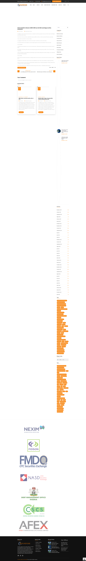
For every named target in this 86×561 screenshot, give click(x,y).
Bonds (58, 307)
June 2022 (58, 278)
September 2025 (59, 214)
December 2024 (59, 223)
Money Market (59, 47)
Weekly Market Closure (28, 31)
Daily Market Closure (60, 312)
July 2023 (58, 248)
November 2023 (59, 239)
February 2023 (59, 260)
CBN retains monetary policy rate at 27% (26, 99)
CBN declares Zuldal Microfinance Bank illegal (65, 138)
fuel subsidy (59, 324)
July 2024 (58, 232)
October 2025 (59, 212)
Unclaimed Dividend (60, 348)
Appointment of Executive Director (61, 300)
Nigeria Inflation (65, 331)
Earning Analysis (59, 38)
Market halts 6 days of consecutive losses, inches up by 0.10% (45, 99)
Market (64, 386)
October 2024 (59, 228)
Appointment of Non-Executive (61, 305)
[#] (57, 359)
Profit (66, 391)
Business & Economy (60, 33)
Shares (66, 341)
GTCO (64, 324)
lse (61, 386)
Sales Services (38, 543)
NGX (64, 329)
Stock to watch (62, 403)
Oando (63, 391)
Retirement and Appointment (61, 339)
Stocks (58, 403)
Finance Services (59, 40)
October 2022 (59, 269)
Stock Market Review (64, 343)
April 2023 (58, 255)
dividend (59, 317)
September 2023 (59, 244)
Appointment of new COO (60, 302)
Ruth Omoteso (21, 31)
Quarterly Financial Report (61, 336)
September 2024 (59, 230)
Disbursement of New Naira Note (61, 379)
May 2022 (58, 280)
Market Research (38, 545)
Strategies (59, 346)
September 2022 (59, 271)
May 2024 (58, 237)
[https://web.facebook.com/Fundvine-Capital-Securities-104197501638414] (20, 555)
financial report (59, 322)
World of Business (59, 54)
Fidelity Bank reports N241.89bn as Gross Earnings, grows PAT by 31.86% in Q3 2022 (46, 71)
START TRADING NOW (57, 1)
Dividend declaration (60, 319)
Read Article (21, 112)
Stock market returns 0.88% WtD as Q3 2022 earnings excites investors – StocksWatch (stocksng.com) (35, 65)
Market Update (59, 45)
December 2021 (59, 292)
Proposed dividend (60, 334)
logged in (23, 80)
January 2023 (59, 262)
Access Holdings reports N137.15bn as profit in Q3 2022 (28, 71)
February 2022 (59, 287)
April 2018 (58, 294)
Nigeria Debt (59, 331)
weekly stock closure (60, 353)
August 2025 (58, 216)
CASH (62, 307)
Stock (58, 343)
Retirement (58, 396)
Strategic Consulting (38, 542)
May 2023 (58, 253)
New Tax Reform (59, 329)
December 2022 (59, 264)
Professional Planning (60, 49)
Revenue (59, 341)
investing (58, 386)
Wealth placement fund (60, 408)
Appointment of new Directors (61, 369)
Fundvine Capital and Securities (22, 559)
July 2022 (58, 276)
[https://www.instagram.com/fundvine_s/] (68, 1)
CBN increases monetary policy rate (61, 374)
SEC (63, 341)
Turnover (63, 346)
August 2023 (58, 246)
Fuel (64, 322)
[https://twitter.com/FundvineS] (65, 1)
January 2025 (59, 221)
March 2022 (58, 285)
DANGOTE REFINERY (60, 314)
